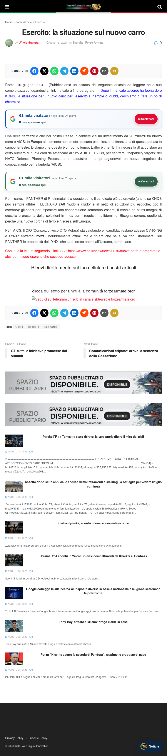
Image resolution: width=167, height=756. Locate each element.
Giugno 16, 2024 (57, 42)
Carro (19, 326)
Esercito (40, 22)
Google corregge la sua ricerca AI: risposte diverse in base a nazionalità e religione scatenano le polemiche (93, 591)
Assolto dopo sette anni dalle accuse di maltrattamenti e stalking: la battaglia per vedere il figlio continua (93, 484)
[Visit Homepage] (83, 6)
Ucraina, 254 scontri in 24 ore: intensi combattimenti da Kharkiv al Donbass (93, 556)
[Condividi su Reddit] (84, 71)
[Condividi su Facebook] (34, 71)
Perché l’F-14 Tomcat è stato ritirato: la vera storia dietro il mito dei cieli (93, 436)
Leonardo (51, 326)
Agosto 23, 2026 (17, 451)
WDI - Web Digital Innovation (31, 746)
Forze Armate (24, 22)
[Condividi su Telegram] (64, 71)
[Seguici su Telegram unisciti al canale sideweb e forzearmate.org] (83, 298)
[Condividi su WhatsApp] (54, 71)
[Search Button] (159, 6)
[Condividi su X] (44, 71)
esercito (33, 326)
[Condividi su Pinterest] (94, 71)
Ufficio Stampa (28, 42)
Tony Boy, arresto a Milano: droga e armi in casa (93, 622)
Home (8, 22)
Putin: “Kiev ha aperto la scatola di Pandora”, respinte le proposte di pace (93, 654)
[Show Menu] (7, 6)
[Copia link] (114, 71)
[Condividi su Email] (104, 71)
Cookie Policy (38, 738)
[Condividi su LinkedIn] (74, 71)
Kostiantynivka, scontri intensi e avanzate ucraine (93, 523)
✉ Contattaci (146, 119)
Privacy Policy (14, 738)
